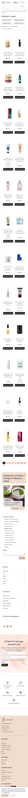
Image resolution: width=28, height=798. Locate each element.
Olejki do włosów (7, 23)
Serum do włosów (9, 540)
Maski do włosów (7, 20)
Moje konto (4, 760)
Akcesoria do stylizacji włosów (11, 519)
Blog (2, 751)
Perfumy (3, 770)
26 (21, 463)
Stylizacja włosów (8, 544)
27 (24, 463)
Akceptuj (4, 795)
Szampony (6, 547)
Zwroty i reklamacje (6, 749)
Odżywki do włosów (19, 20)
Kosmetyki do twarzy (6, 776)
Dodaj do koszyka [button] (7, 62)
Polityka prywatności (6, 745)
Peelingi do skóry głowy (10, 542)
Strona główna (5, 11)
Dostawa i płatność (5, 747)
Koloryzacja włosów (8, 523)
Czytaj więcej (15, 508)
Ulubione (3, 763)
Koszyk (3, 762)
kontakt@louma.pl (7, 723)
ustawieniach (6, 792)
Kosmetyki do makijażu (6, 772)
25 (18, 463)
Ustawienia (12, 795)
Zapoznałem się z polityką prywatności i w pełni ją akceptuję (13, 661)
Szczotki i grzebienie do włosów (11, 521)
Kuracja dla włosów (8, 526)
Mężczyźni (3, 780)
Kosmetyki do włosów (15, 11)
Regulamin (3, 743)
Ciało (2, 774)
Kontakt (3, 753)
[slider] (4, 555)
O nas (2, 741)
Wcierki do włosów (19, 23)
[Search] (23, 6)
